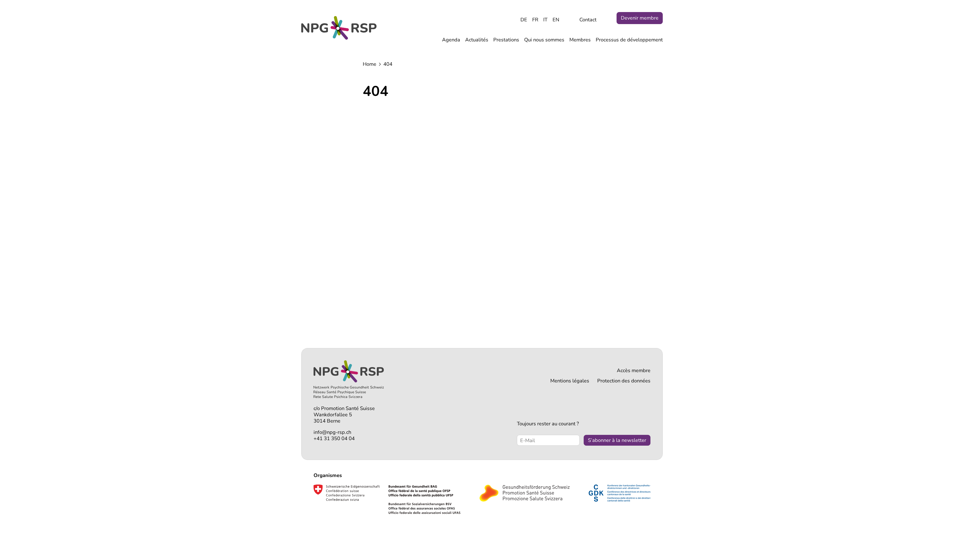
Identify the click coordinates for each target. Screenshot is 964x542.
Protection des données (623, 380)
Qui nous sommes (544, 39)
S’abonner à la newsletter (617, 440)
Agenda (451, 39)
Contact (587, 19)
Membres (580, 39)
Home (369, 64)
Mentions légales (569, 380)
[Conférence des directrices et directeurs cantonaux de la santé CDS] (619, 493)
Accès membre (633, 370)
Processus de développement (629, 39)
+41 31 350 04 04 (334, 438)
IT (545, 19)
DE (523, 19)
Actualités (476, 39)
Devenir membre (639, 18)
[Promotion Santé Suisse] (524, 493)
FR (535, 19)
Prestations (506, 39)
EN (556, 19)
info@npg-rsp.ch (332, 432)
